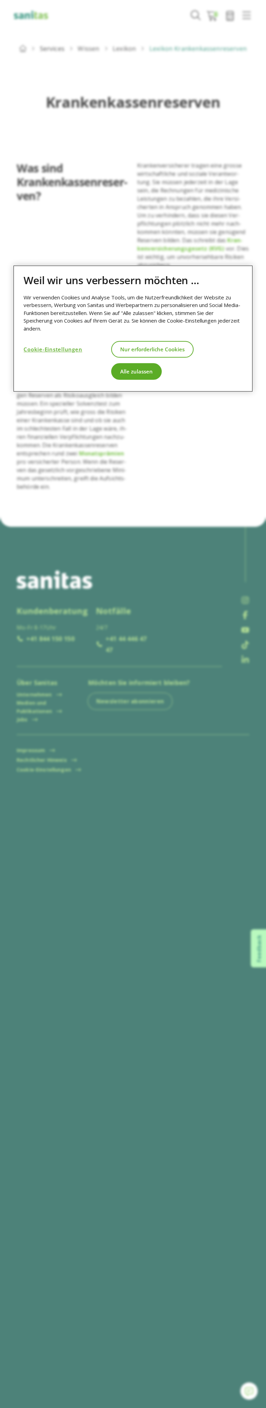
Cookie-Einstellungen (53, 349)
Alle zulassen (136, 371)
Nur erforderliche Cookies (152, 349)
